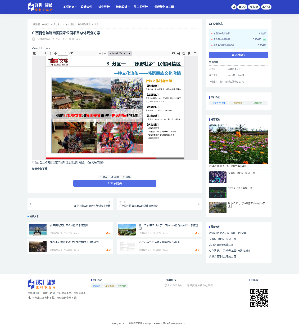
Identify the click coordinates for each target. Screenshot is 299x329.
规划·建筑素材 (135, 323)
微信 (255, 7)
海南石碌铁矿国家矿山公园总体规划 (159, 242)
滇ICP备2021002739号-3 (174, 323)
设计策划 (86, 7)
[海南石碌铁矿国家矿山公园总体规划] (127, 246)
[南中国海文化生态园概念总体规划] (38, 229)
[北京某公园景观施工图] (217, 192)
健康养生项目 (218, 103)
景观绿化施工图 (164, 7)
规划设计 (104, 7)
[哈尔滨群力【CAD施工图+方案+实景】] (217, 208)
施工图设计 (141, 7)
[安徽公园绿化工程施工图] (217, 177)
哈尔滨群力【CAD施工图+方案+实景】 (230, 251)
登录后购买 (115, 183)
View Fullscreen (41, 48)
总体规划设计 (84, 25)
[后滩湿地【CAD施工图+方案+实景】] (238, 144)
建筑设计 (121, 7)
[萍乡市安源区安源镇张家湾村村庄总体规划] (38, 246)
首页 (47, 25)
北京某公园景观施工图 (240, 188)
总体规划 (70, 25)
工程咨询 (68, 7)
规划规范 (258, 103)
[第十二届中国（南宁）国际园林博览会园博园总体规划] (127, 229)
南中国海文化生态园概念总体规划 (69, 225)
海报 (116, 177)
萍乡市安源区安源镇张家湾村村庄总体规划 (74, 242)
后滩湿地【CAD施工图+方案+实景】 (229, 166)
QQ (244, 7)
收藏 (104, 177)
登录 (267, 7)
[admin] (34, 39)
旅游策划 (238, 103)
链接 (128, 177)
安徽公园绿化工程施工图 (241, 173)
